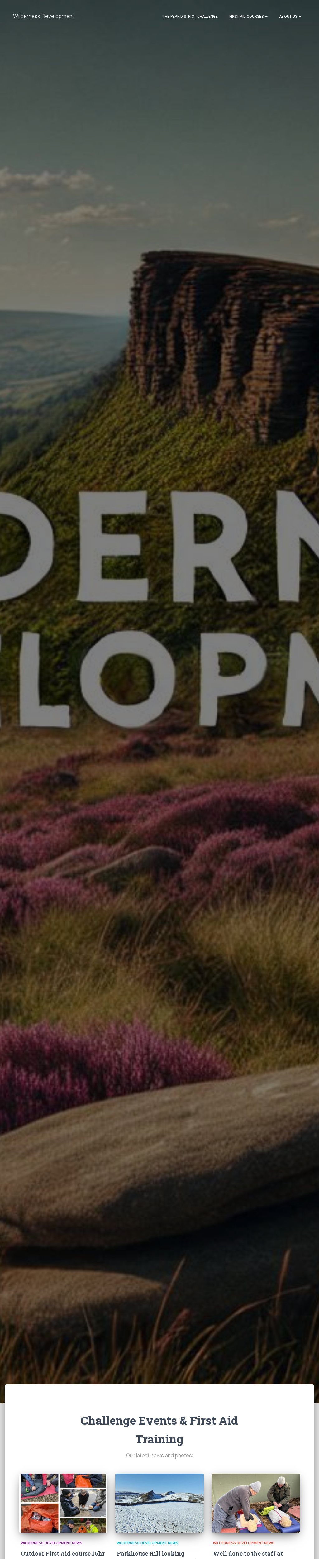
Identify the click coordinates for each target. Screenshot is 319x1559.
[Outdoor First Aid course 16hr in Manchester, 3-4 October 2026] (63, 1503)
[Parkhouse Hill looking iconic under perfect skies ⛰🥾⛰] (159, 1503)
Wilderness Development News (51, 1543)
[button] (266, 16)
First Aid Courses (246, 16)
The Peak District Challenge (190, 16)
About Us (288, 16)
